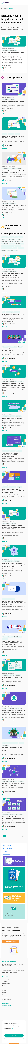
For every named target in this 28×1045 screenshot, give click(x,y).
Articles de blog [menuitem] (5, 979)
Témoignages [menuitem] (5, 981)
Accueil (3, 8)
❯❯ (23, 836)
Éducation (15, 248)
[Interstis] (5, 3)
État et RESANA (5, 243)
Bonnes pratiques (19, 237)
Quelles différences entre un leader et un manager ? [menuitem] (13, 970)
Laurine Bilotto (8, 145)
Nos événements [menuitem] (6, 983)
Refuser (14, 1039)
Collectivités (17, 133)
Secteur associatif (11, 250)
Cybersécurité (5, 203)
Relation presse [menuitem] (5, 985)
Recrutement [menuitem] (5, 997)
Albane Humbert (8, 67)
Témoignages (4, 241)
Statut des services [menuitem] (6, 999)
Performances (17, 245)
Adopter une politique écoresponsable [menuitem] (10, 967)
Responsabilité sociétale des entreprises (16, 241)
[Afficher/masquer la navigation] (25, 3)
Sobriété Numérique (19, 243)
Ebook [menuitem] (3, 988)
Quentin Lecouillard (9, 214)
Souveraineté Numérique (6, 248)
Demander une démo (14, 1043)
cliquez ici (14, 1028)
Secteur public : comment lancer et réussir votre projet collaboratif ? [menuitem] (12, 965)
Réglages (14, 1031)
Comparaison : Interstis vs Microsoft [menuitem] (10, 972)
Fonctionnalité (5, 168)
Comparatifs (12, 99)
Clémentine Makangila (10, 110)
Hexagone (4, 250)
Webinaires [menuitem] (4, 990)
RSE (17, 250)
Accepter (14, 1035)
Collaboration (5, 50)
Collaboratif (11, 245)
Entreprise (5, 133)
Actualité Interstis (13, 50)
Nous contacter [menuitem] (5, 994)
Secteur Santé (21, 248)
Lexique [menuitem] (4, 992)
